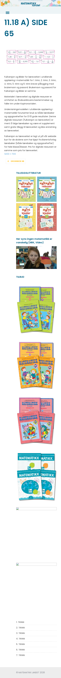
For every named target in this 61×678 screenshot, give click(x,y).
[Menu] (7, 13)
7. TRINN (20, 655)
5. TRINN (20, 644)
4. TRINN (20, 638)
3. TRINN (20, 633)
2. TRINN (20, 627)
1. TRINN (20, 622)
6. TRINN (20, 649)
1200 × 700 (10, 153)
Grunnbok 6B (17, 161)
